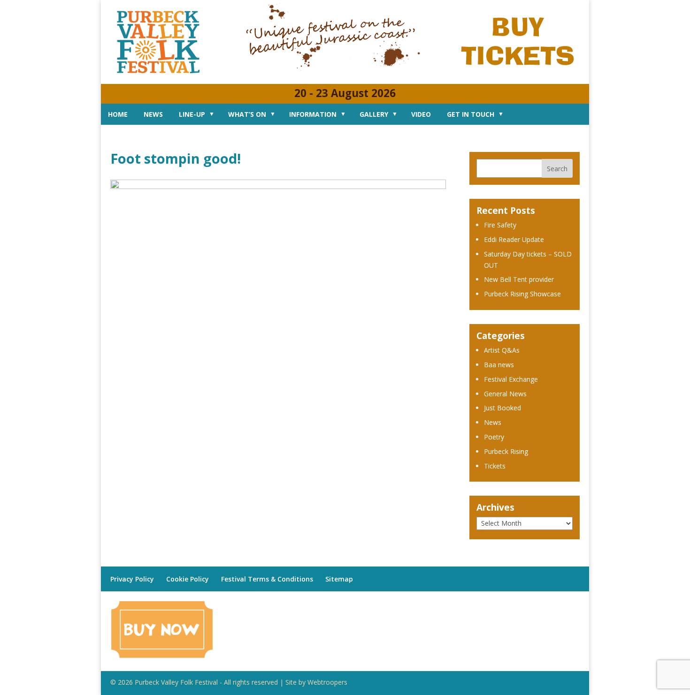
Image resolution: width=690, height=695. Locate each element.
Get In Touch (470, 114)
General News (505, 393)
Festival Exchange (511, 379)
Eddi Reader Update (514, 239)
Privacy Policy (132, 578)
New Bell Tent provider (519, 279)
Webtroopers (327, 682)
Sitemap (339, 578)
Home (118, 114)
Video (421, 114)
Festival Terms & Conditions (267, 578)
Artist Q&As (502, 350)
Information (313, 114)
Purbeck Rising (506, 451)
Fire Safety (500, 224)
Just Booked (502, 407)
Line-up (192, 114)
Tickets (495, 465)
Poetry (494, 436)
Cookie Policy (187, 578)
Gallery (374, 114)
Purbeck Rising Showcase (522, 293)
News (153, 114)
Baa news (499, 364)
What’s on (247, 114)
